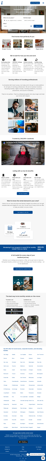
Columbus (39, 389)
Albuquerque (32, 385)
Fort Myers (39, 415)
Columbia (39, 369)
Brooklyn (22, 389)
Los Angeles (23, 354)
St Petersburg (7, 389)
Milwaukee (31, 377)
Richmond (6, 373)
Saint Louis (6, 366)
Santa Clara (39, 404)
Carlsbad (39, 419)
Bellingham (14, 408)
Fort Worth (14, 412)
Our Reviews (39, 447)
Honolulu (22, 373)
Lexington (6, 427)
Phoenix (22, 358)
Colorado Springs (23, 400)
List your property (35, 3)
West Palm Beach (23, 427)
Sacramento (40, 366)
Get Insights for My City (23, 212)
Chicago (5, 385)
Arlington (31, 369)
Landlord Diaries (23, 451)
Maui (5, 423)
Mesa (21, 415)
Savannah (14, 404)
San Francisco (40, 354)
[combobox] (12, 20)
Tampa (13, 400)
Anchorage (14, 389)
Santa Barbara (40, 423)
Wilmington (22, 412)
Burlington (22, 423)
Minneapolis (40, 373)
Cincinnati (14, 415)
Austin (13, 369)
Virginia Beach (32, 404)
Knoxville (14, 419)
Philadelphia (31, 412)
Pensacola (31, 392)
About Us (7, 447)
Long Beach (6, 392)
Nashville (31, 366)
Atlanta (38, 358)
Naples (38, 427)
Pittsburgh (6, 408)
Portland (14, 362)
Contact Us (7, 449)
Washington (31, 362)
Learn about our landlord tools (23, 269)
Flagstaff (31, 427)
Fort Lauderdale (23, 396)
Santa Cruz (31, 400)
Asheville (39, 381)
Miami (21, 392)
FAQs (23, 447)
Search (37, 26)
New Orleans (23, 369)
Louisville (6, 419)
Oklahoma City (32, 415)
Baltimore (22, 366)
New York (22, 362)
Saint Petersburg (40, 412)
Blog (23, 449)
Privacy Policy (27, 456)
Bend (21, 404)
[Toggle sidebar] (43, 3)
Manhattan (6, 396)
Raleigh (38, 396)
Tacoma (14, 366)
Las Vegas (39, 377)
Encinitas (6, 415)
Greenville (6, 377)
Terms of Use (19, 456)
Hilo (13, 396)
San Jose (6, 362)
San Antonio (23, 377)
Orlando (14, 392)
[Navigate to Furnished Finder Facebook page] (20, 458)
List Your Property (23, 193)
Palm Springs (23, 408)
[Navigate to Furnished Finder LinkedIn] (25, 458)
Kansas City (6, 404)
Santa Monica (23, 381)
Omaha (13, 423)
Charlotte (22, 385)
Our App (39, 449)
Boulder (30, 419)
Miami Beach (15, 427)
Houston (31, 373)
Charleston (31, 381)
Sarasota (39, 392)
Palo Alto (39, 362)
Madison (31, 408)
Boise (5, 369)
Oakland (30, 358)
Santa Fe (22, 419)
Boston (30, 354)
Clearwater (31, 389)
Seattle (13, 354)
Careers (7, 451)
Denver (5, 358)
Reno (13, 358)
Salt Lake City (40, 400)
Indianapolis (6, 400)
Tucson (13, 373)
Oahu (5, 381)
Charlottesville (15, 381)
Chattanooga (15, 385)
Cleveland (6, 412)
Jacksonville (40, 385)
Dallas (13, 377)
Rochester (31, 423)
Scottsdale (31, 396)
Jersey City (39, 408)
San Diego (6, 354)
